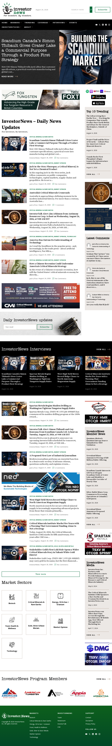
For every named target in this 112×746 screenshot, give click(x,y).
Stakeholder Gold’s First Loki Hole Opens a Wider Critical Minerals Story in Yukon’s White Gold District (54, 552)
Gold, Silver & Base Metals (64, 546)
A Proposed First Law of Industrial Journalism (52, 455)
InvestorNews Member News (96, 432)
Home (5, 22)
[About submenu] (32, 26)
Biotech (32, 717)
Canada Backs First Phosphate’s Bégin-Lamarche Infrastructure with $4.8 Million (97, 160)
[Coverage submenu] (49, 22)
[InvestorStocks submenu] (20, 26)
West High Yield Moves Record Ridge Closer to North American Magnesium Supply (52, 501)
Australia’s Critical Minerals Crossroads (49, 193)
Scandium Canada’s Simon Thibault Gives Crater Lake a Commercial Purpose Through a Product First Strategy (29, 50)
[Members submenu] (21, 22)
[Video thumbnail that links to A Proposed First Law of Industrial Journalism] (14, 459)
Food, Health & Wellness (38, 727)
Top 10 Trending (97, 111)
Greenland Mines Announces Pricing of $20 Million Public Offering (97, 458)
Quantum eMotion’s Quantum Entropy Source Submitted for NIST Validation (97, 441)
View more (40, 574)
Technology (71, 236)
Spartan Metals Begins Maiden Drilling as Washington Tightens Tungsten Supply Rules (52, 407)
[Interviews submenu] (65, 22)
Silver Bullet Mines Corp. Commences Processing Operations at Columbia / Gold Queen (97, 495)
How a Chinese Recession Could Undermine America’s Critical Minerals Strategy (51, 265)
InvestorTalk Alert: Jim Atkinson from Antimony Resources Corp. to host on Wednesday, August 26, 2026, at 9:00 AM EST (54, 216)
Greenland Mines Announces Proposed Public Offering (96, 511)
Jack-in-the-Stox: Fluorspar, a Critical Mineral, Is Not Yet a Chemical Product (53, 168)
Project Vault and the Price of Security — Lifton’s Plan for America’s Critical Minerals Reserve (98, 143)
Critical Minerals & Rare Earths (41, 137)
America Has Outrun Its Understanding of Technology (50, 241)
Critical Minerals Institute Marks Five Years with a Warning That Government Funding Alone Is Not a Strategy (54, 526)
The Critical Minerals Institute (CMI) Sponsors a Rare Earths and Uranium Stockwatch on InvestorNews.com (98, 597)
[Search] (91, 10)
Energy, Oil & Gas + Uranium (40, 724)
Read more (7, 76)
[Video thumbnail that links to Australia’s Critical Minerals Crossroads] (14, 196)
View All (91, 174)
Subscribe (102, 10)
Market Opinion (60, 163)
